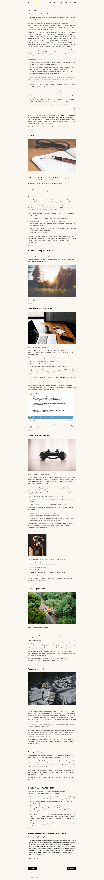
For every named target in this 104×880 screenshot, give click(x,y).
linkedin (71, 2)
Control (52, 190)
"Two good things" (52, 767)
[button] (36, 2)
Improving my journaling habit (52, 369)
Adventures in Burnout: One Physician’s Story (52, 847)
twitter (61, 2)
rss (75, 2)
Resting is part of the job (52, 708)
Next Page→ (71, 868)
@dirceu (31, 2)
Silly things (52, 70)
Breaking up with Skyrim (52, 509)
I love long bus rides (52, 626)
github (66, 2)
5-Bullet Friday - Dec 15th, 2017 (52, 808)
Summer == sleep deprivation (52, 276)
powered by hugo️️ (34, 877)
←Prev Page (32, 868)
